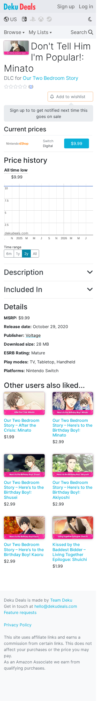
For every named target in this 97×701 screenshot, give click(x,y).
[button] (18, 86)
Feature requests (20, 612)
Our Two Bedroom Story (50, 78)
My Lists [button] (39, 32)
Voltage (33, 335)
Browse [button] (13, 32)
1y (18, 253)
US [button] (10, 19)
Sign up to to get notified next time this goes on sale (48, 113)
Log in (86, 6)
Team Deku (61, 600)
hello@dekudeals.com (55, 606)
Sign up (66, 6)
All (35, 253)
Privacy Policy (18, 624)
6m (9, 253)
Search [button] (82, 32)
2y (26, 253)
